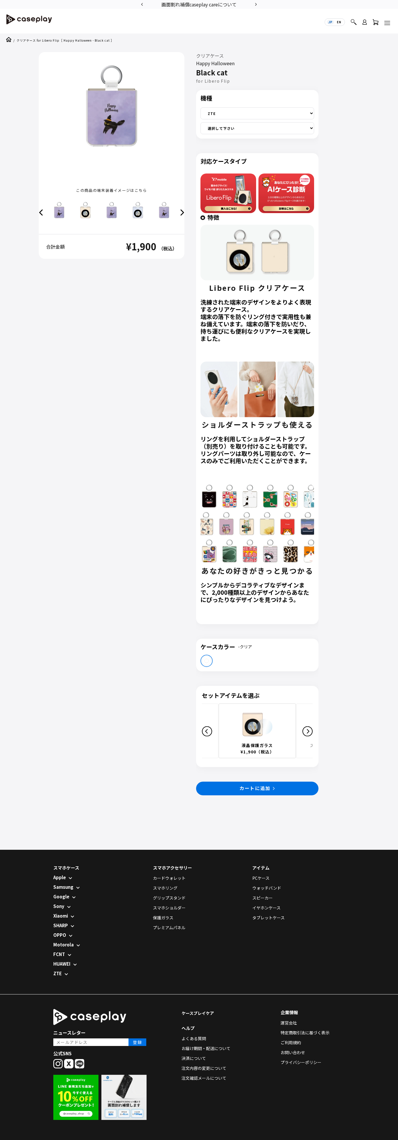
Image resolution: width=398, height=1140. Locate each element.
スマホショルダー (169, 908)
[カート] (375, 23)
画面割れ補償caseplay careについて (199, 4)
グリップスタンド (169, 898)
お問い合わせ (293, 1052)
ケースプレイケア (198, 1013)
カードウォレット (169, 878)
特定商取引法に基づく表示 (305, 1032)
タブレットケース (268, 918)
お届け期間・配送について (206, 1048)
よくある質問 (194, 1038)
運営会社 (289, 1023)
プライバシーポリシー (301, 1062)
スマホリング (165, 888)
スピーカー (262, 898)
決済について (194, 1058)
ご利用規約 (291, 1042)
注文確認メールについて (204, 1078)
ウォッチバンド (266, 888)
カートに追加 (254, 788)
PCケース (261, 878)
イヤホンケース (266, 908)
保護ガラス (163, 918)
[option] (199, 4)
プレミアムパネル (169, 927)
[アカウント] (364, 24)
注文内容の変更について (204, 1068)
